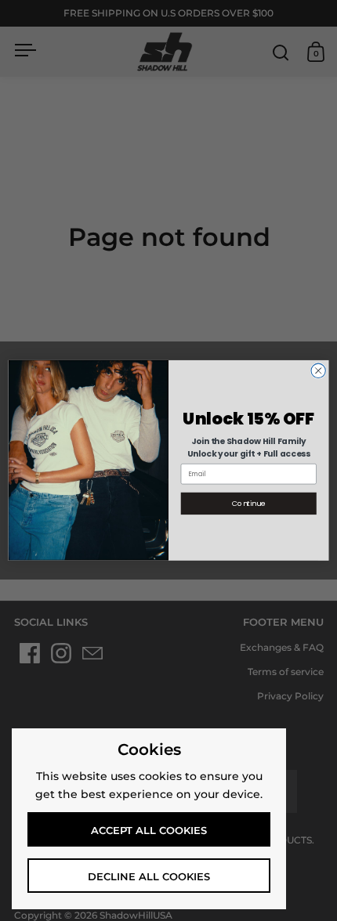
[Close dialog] (318, 370)
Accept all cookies (149, 830)
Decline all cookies (149, 876)
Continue (248, 503)
